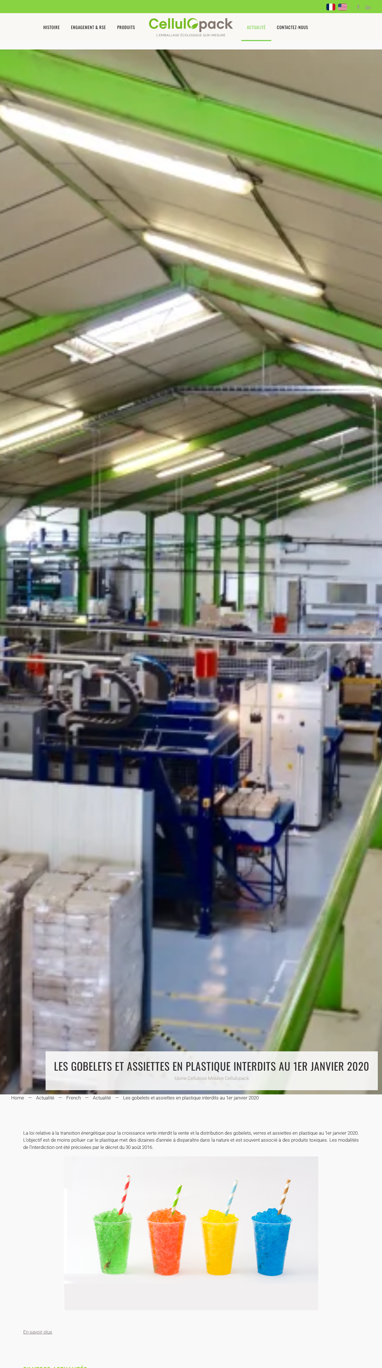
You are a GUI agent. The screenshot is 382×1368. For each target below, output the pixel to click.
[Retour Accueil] (191, 27)
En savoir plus (37, 1332)
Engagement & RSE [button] (88, 27)
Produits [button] (126, 27)
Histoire (51, 27)
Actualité (256, 27)
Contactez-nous (292, 27)
